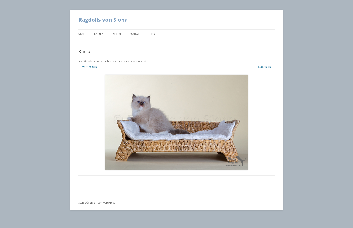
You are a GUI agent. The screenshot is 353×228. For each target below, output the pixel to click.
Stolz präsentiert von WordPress (96, 202)
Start (82, 34)
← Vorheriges (87, 67)
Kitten (117, 34)
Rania (143, 61)
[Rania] (176, 122)
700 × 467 (131, 61)
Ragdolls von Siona (103, 19)
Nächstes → (266, 67)
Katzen (99, 34)
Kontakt (135, 34)
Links (153, 34)
